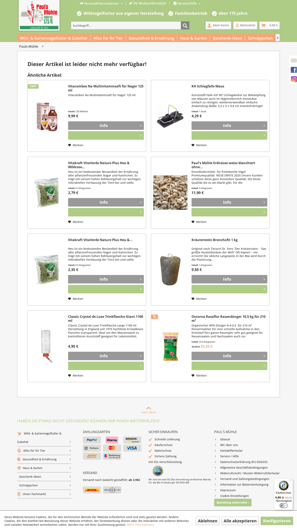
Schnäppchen (28, 485)
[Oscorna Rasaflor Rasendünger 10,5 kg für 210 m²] (170, 346)
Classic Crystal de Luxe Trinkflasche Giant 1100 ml (105, 319)
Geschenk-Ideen (30, 477)
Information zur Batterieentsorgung (244, 484)
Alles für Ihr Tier (34, 450)
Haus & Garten (32, 468)
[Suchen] (185, 25)
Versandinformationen (101, 3)
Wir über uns (229, 445)
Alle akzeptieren (240, 521)
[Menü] (290, 481)
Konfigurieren (277, 521)
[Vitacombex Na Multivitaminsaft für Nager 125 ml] (47, 116)
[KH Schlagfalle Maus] (170, 116)
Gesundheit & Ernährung (40, 459)
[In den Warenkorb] (106, 135)
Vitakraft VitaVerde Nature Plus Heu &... (100, 240)
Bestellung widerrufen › (233, 502)
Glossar (225, 439)
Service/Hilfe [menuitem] (187, 3)
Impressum (228, 490)
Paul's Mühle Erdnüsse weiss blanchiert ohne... (223, 165)
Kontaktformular (231, 450)
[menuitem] (123, 3)
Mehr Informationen (140, 525)
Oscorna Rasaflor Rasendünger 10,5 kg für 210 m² (228, 319)
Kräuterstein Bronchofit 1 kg (215, 240)
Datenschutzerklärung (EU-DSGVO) (243, 462)
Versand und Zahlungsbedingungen (244, 479)
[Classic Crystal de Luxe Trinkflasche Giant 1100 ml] (47, 346)
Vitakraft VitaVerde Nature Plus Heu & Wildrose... (99, 165)
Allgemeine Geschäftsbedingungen (244, 467)
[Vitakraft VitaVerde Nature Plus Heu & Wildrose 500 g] (47, 192)
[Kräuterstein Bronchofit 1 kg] (170, 269)
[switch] (284, 505)
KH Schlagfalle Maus (208, 86)
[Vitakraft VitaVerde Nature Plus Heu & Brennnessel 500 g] (47, 269)
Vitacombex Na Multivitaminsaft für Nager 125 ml (105, 88)
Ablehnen (207, 521)
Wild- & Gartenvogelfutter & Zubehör (39, 437)
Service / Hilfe (229, 456)
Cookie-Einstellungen (234, 496)
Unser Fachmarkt (34, 494)
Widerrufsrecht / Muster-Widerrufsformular (250, 473)
